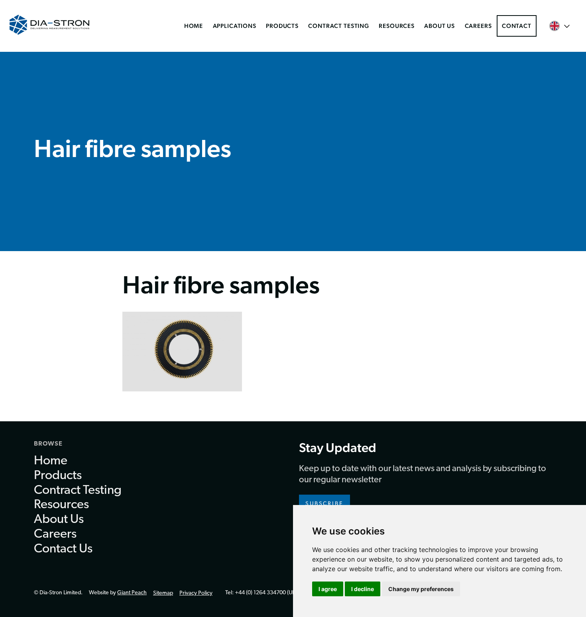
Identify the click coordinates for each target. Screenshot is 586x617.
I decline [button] (362, 589)
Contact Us (63, 549)
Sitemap (163, 593)
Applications (234, 25)
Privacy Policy (195, 593)
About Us (439, 25)
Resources (397, 25)
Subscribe (324, 504)
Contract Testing (338, 25)
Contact (516, 25)
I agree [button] (328, 589)
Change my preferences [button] (421, 589)
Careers (478, 25)
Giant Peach (132, 593)
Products (282, 25)
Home (193, 25)
